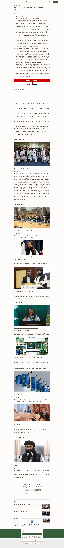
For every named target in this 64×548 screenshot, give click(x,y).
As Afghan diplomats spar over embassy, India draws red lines (28, 357)
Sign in (61, 1)
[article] (32, 507)
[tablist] (16, 502)
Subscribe (56, 1)
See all (16, 525)
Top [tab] (15, 501)
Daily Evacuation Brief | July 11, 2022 (24, 504)
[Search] (49, 2)
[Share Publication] (52, 2)
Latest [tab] (18, 501)
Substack (27, 545)
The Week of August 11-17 (20, 511)
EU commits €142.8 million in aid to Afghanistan (24, 394)
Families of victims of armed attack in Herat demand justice (27, 230)
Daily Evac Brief (17, 5)
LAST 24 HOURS (16, 505)
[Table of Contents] (1, 274)
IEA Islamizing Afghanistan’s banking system (24, 291)
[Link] (12, 16)
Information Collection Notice (31, 537)
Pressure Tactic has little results (21, 168)
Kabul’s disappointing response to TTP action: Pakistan (26, 328)
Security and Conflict (17, 512)
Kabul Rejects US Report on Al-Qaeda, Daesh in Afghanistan (27, 256)
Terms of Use (37, 536)
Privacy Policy (40, 537)
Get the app (37, 543)
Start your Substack (29, 543)
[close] (41, 520)
